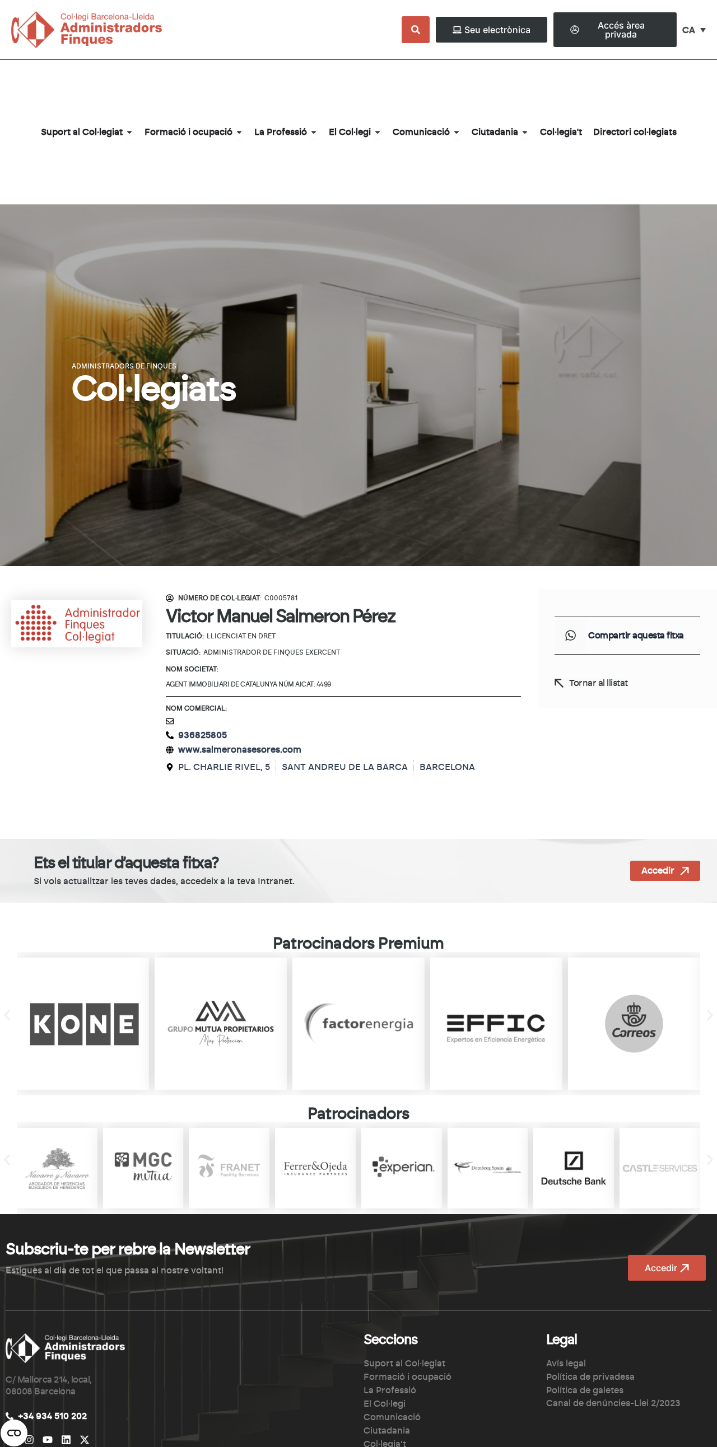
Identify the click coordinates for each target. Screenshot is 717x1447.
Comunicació (392, 1417)
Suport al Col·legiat (404, 1363)
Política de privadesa (590, 1377)
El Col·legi (385, 1403)
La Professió (390, 1390)
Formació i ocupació (407, 1377)
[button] (570, 635)
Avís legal (566, 1363)
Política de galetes (584, 1390)
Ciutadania (387, 1430)
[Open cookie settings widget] (14, 1433)
